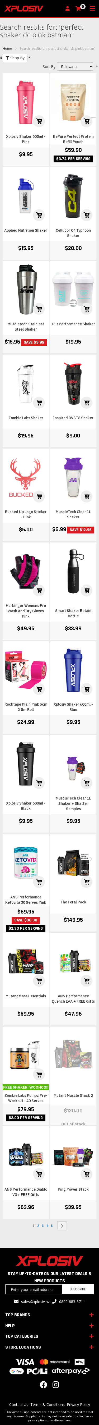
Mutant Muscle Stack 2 (73, 1095)
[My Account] (68, 9)
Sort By (49, 66)
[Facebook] (43, 1386)
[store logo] (33, 9)
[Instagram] (56, 1386)
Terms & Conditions (47, 1404)
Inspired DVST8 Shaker (73, 417)
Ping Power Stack (73, 1189)
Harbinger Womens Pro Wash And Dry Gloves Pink (26, 611)
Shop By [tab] (17, 57)
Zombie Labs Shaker (25, 417)
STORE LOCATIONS (23, 1347)
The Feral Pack (73, 902)
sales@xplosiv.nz (35, 1301)
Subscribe (78, 1289)
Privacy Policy (78, 1404)
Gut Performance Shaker (73, 324)
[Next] (62, 1225)
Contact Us (18, 1404)
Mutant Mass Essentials (26, 996)
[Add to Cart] (39, 121)
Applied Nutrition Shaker (25, 230)
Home (8, 48)
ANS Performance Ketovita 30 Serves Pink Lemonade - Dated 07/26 (25, 902)
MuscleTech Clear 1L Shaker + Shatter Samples (73, 803)
